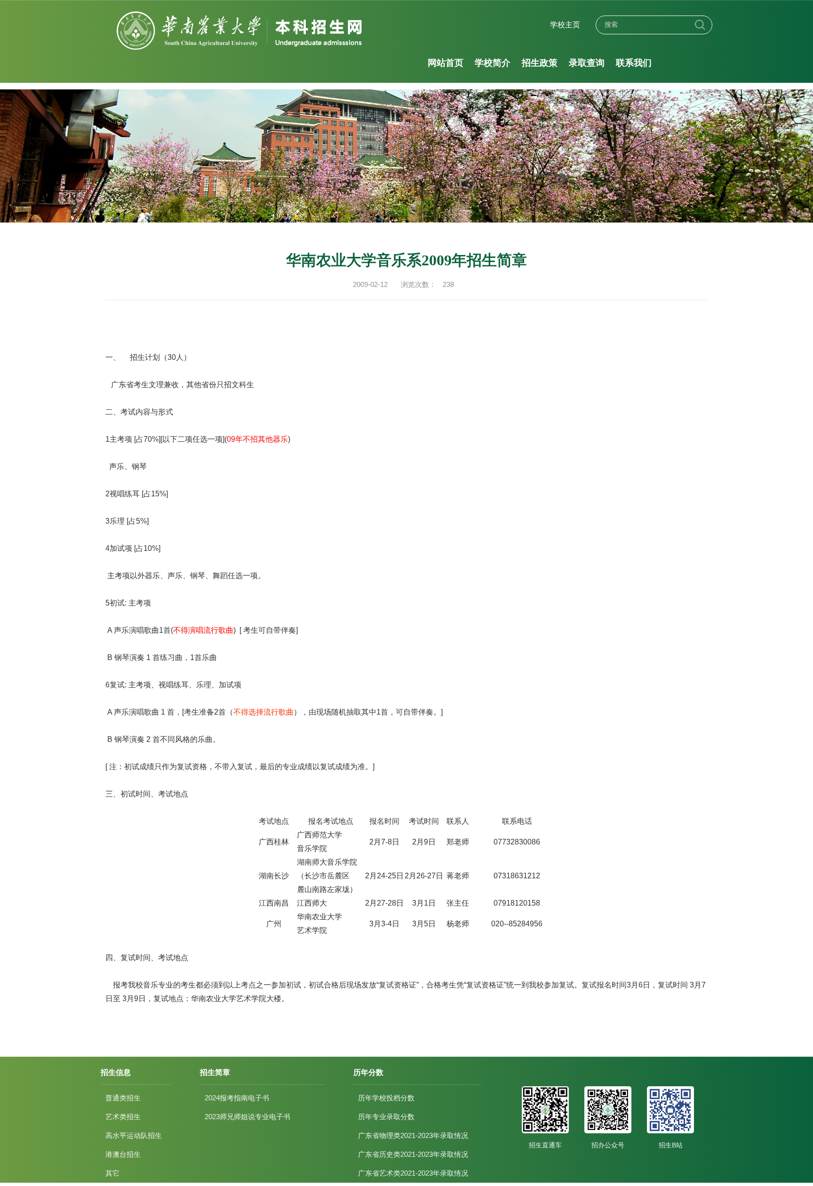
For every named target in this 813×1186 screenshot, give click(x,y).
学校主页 (565, 25)
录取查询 (587, 63)
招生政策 (540, 63)
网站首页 (445, 63)
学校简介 (492, 63)
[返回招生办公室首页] (240, 12)
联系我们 (634, 63)
